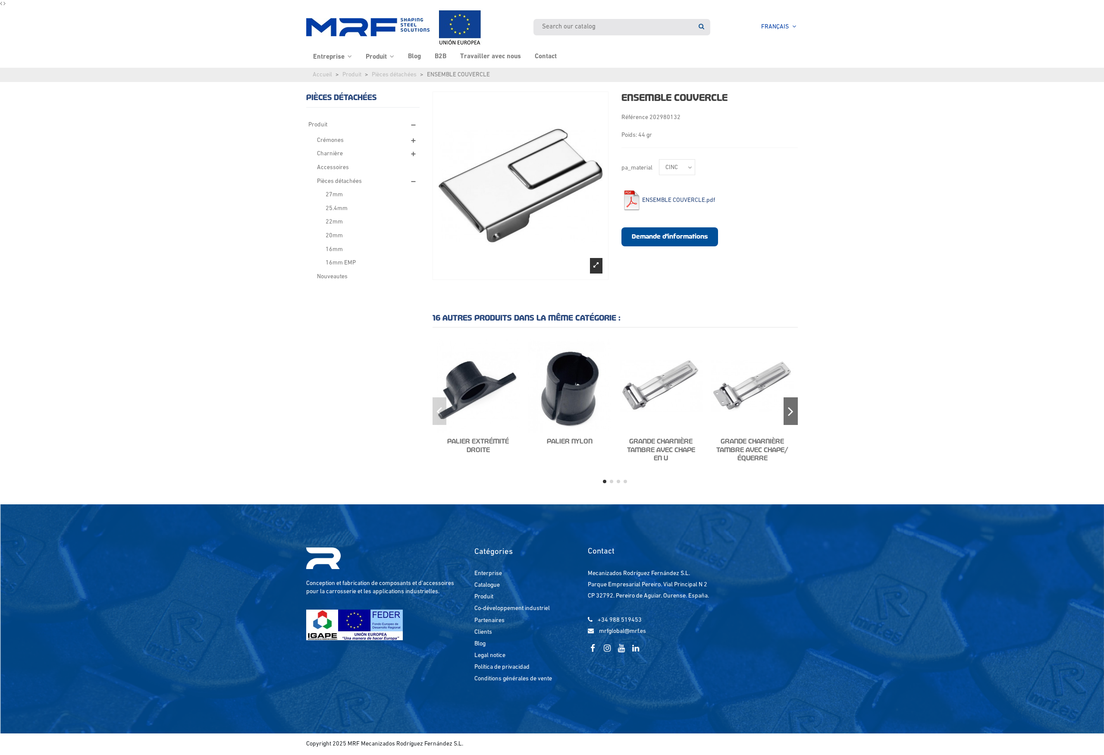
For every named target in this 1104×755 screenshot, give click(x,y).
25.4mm (337, 208)
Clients (483, 632)
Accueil (322, 75)
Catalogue (487, 585)
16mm (334, 249)
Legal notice (489, 655)
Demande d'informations (670, 236)
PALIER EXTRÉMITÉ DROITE (478, 445)
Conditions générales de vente (513, 679)
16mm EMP (341, 263)
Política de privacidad (502, 667)
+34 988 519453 (620, 620)
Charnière (330, 154)
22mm (334, 222)
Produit (351, 75)
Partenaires (489, 620)
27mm (334, 195)
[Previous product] (1, 4)
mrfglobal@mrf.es (622, 631)
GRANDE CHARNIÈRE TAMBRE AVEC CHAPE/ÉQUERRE (752, 449)
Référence (634, 117)
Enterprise (488, 573)
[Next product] (4, 4)
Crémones (330, 140)
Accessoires (333, 167)
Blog (480, 644)
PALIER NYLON (570, 441)
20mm (334, 236)
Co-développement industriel (512, 608)
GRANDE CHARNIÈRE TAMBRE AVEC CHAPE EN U (661, 449)
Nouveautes (332, 277)
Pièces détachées (394, 75)
